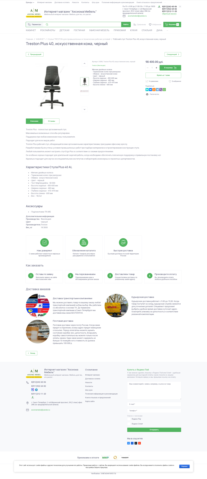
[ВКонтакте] (150, 89)
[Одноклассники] (153, 89)
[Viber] (160, 89)
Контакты (89, 386)
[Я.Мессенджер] (147, 89)
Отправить (154, 430)
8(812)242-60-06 (169, 6)
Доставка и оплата (92, 379)
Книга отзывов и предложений (98, 398)
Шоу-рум (88, 390)
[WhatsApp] (164, 89)
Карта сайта (89, 401)
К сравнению (153, 81)
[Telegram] (157, 89)
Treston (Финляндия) (98, 65)
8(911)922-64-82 (169, 9)
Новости (88, 382)
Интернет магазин (92, 375)
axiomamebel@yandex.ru (137, 16)
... (167, 30)
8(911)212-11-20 (169, 11)
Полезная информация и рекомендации (101, 394)
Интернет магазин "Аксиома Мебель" (70, 11)
